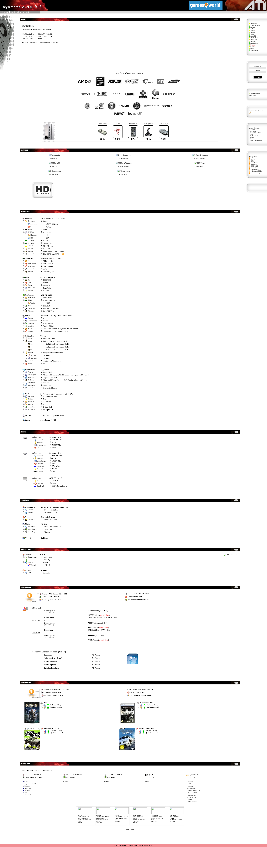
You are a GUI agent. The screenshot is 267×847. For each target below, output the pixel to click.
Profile (252, 30)
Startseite (253, 23)
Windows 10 (255, 169)
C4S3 (190, 799)
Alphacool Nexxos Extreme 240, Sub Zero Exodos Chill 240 (65, 380)
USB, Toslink (48, 323)
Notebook (254, 164)
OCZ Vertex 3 (55, 478)
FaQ (252, 29)
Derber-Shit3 (254, 136)
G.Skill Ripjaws (47, 277)
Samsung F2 (55, 453)
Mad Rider (192, 797)
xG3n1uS (27, 795)
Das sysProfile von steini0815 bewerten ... (43, 42)
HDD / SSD (254, 166)
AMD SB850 (48, 266)
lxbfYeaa (253, 131)
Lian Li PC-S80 (49, 338)
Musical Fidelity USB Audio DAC (56, 316)
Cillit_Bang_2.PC (194, 790)
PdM (252, 34)
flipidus (27, 781)
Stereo (45, 321)
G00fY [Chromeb (256, 140)
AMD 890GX (48, 261)
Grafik (253, 159)
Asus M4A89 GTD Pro (50, 258)
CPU (252, 158)
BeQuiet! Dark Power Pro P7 (53, 353)
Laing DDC (47, 372)
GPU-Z (252, 48)
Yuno (251, 134)
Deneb (45, 221)
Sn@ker (252, 129)
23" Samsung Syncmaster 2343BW (56, 394)
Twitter (252, 32)
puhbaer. (191, 786)
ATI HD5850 (46, 295)
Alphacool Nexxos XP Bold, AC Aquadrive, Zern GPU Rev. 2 (66, 375)
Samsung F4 (55, 437)
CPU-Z (252, 46)
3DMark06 (254, 38)
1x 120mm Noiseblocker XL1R (57, 347)
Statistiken (254, 43)
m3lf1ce (191, 784)
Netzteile (254, 168)
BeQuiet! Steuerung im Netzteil (55, 341)
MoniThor (192, 788)
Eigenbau (45, 370)
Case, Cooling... (256, 173)
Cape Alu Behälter (50, 377)
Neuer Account (255, 25)
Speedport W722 (48, 420)
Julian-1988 (192, 793)
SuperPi (253, 36)
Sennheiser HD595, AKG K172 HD (56, 331)
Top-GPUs (253, 41)
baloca (252, 137)
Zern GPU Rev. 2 (49, 311)
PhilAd (27, 792)
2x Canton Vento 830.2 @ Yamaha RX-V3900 (60, 329)
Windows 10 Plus (256, 171)
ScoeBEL (27, 790)
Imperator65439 (30, 784)
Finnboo (27, 786)
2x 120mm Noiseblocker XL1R (57, 344)
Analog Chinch (49, 326)
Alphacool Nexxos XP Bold (53, 251)
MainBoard (254, 163)
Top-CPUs (253, 39)
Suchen (252, 27)
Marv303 (27, 788)
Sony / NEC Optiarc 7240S (53, 416)
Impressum (254, 50)
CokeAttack (192, 795)
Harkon (252, 139)
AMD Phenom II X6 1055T (52, 219)
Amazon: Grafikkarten (144, 845)
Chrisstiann (192, 802)
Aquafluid (47, 385)
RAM (252, 161)
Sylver (190, 781)
